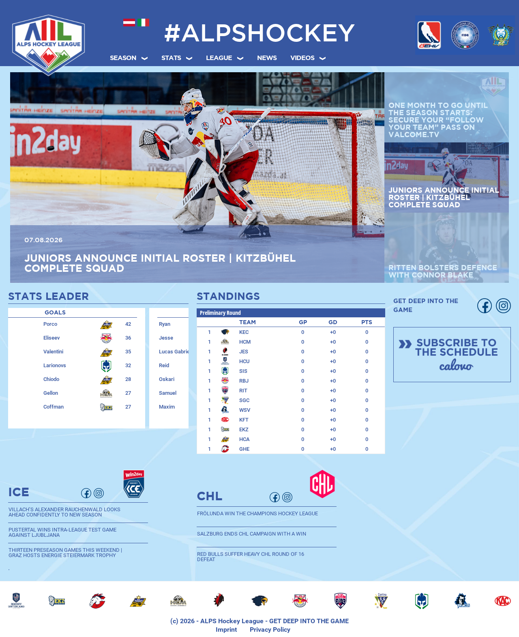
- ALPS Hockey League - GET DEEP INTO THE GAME (272, 621)
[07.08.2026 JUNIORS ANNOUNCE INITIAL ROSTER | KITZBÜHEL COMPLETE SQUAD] (197, 177)
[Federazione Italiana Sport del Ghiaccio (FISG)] (465, 35)
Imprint (226, 629)
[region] (259, 601)
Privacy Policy (270, 629)
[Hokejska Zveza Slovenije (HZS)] (501, 35)
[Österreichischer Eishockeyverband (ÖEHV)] (429, 35)
